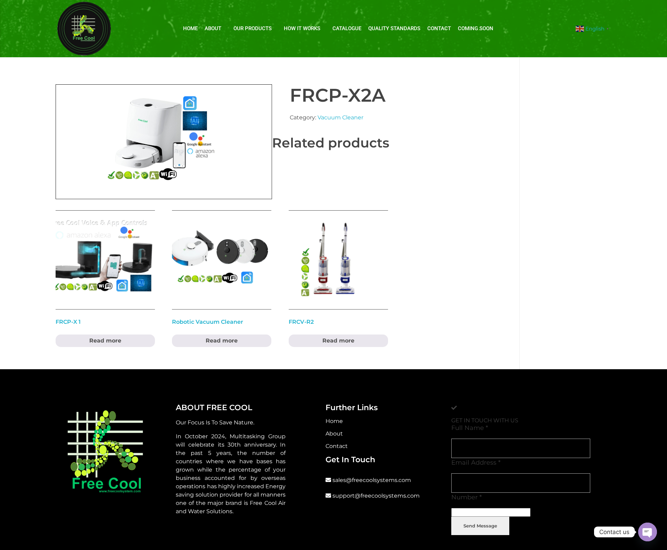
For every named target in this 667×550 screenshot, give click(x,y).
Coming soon (475, 28)
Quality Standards (394, 28)
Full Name (469, 427)
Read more (105, 340)
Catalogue (346, 28)
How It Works (302, 28)
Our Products (252, 28)
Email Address (476, 462)
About (213, 28)
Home (190, 28)
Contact (439, 28)
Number (466, 497)
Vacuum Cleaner (340, 117)
